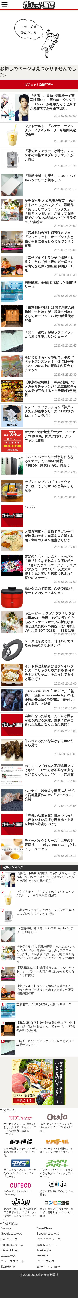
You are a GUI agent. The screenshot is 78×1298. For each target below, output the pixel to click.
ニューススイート (12, 1261)
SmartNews (44, 1228)
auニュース (8, 1255)
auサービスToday (48, 1266)
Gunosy (6, 1228)
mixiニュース (9, 1239)
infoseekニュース (12, 1244)
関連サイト (10, 1110)
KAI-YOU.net (9, 1250)
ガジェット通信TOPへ (39, 84)
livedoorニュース (48, 1233)
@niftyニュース (47, 1244)
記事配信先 (10, 1223)
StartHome (8, 1266)
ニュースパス (46, 1261)
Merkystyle (44, 1250)
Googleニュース (11, 1233)
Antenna (42, 1255)
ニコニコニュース (48, 1239)
